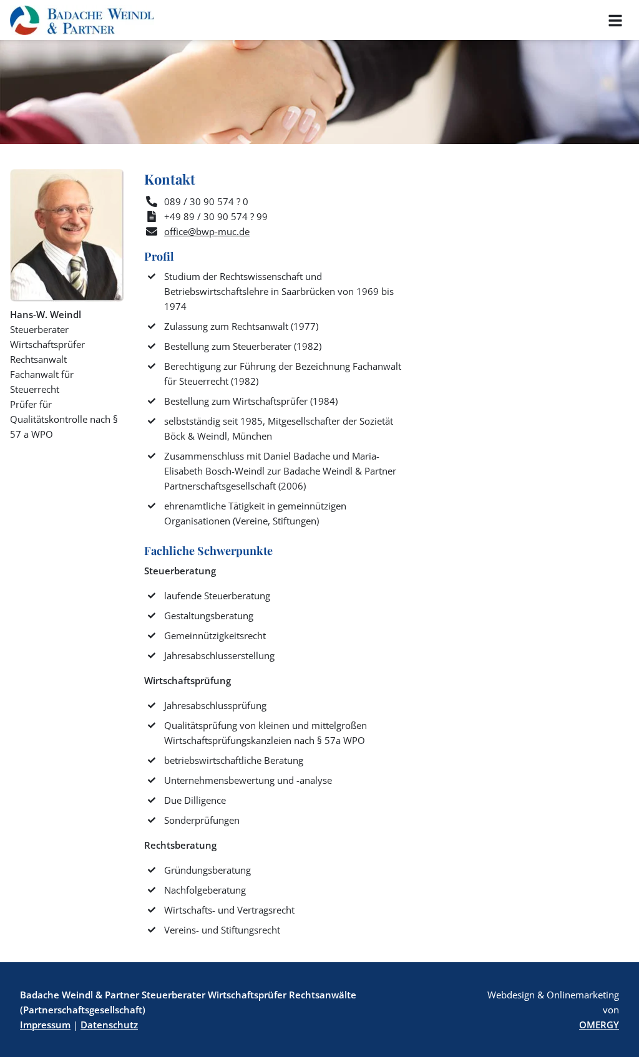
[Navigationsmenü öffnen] (615, 20)
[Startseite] (82, 20)
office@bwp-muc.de (207, 231)
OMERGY (599, 1024)
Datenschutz (109, 1024)
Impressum (45, 1024)
